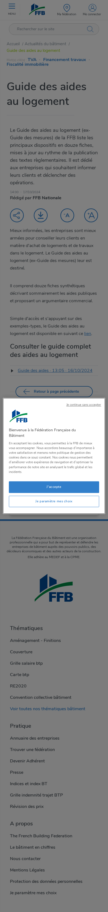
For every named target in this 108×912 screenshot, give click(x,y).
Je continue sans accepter (83, 405)
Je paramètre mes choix (54, 501)
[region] (54, 456)
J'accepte (54, 487)
